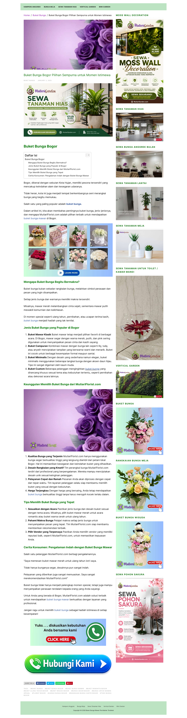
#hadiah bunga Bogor (57, 693)
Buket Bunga (39, 15)
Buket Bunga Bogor (35, 159)
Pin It (70, 683)
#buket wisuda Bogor (59, 691)
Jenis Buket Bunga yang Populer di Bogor (47, 166)
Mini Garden (104, 7)
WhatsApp (61, 683)
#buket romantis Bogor (96, 688)
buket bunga (73, 204)
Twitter (51, 683)
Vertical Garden (88, 7)
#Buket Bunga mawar (74, 688)
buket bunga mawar (35, 218)
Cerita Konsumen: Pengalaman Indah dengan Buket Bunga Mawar (58, 175)
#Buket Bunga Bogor (54, 688)
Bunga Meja (49, 7)
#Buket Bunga (37, 688)
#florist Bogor (39, 693)
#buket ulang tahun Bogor (36, 691)
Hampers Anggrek (32, 7)
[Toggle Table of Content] (86, 155)
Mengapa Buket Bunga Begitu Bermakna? (47, 163)
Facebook (41, 683)
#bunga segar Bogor (80, 691)
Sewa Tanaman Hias (67, 7)
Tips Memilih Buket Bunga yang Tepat (45, 172)
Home (27, 15)
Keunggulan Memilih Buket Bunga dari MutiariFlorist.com (54, 169)
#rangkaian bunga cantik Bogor (83, 693)
